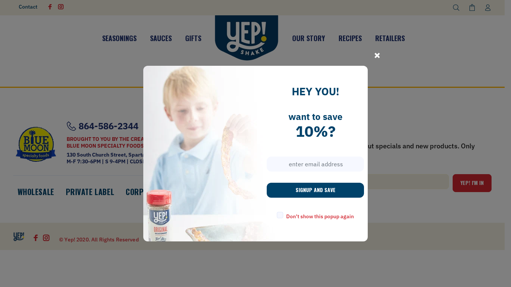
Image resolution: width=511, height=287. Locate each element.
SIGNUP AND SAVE (316, 190)
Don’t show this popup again (320, 216)
